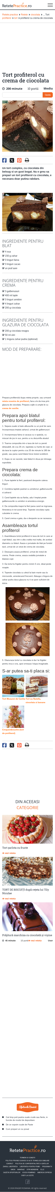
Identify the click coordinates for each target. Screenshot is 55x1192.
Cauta (48, 94)
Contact (9, 1164)
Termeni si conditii (27, 1158)
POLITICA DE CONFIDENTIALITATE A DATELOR (32, 1164)
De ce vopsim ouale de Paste (19, 1124)
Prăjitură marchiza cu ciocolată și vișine (27, 935)
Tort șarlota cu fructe (15, 847)
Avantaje (21, 1169)
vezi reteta (10, 853)
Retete (24, 14)
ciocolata (35, 14)
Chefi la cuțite (27, 1175)
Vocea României (28, 1172)
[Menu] (50, 4)
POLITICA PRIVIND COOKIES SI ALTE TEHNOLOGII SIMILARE (27, 1161)
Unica (13, 1169)
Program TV (47, 1166)
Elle (42, 1169)
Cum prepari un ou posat (17, 1129)
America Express (44, 1172)
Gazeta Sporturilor (11, 1172)
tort (15, 18)
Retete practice (10, 14)
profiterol (6, 18)
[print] (27, 745)
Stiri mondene (32, 1169)
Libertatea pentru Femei (30, 1166)
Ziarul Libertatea (10, 1166)
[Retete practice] (17, 4)
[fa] (27, 160)
